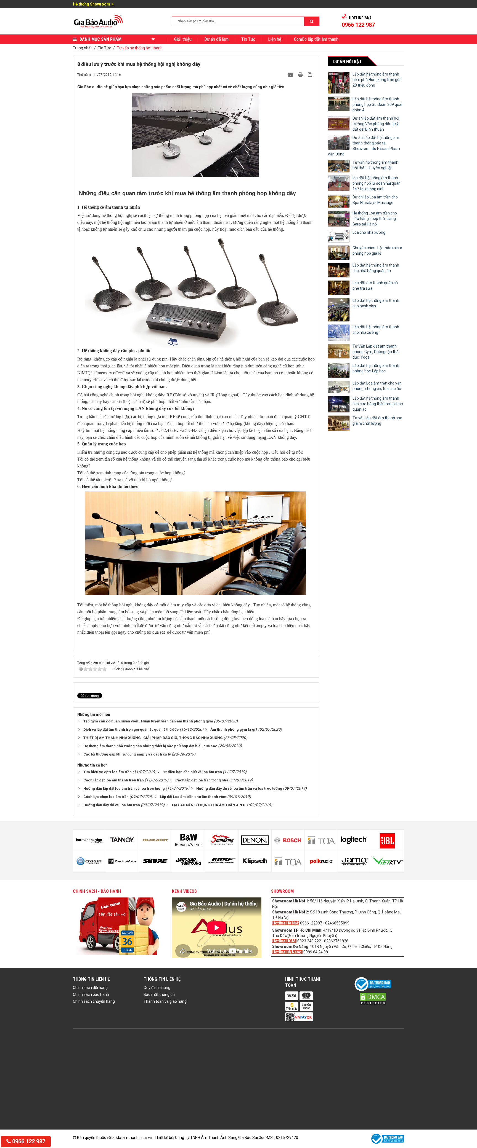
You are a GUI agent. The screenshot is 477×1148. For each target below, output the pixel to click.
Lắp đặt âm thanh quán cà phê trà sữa (375, 286)
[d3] (387, 840)
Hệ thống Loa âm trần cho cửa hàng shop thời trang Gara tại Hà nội (375, 218)
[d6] (89, 861)
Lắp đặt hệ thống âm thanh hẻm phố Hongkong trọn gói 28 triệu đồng (376, 79)
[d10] (155, 861)
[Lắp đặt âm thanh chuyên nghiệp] (98, 21)
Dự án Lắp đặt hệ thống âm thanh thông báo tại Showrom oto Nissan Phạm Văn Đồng (364, 145)
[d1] (354, 840)
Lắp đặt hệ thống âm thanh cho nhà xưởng (376, 330)
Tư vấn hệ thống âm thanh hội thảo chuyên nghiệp (375, 165)
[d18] (288, 861)
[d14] (221, 861)
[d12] (188, 861)
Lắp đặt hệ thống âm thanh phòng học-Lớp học (376, 368)
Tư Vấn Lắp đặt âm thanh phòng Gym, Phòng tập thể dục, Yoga (375, 351)
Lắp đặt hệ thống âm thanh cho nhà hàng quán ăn (376, 268)
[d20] (321, 861)
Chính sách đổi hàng (90, 987)
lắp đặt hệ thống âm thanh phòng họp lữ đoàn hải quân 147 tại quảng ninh (377, 183)
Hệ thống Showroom (91, 4)
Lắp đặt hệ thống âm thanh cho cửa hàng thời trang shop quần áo (378, 404)
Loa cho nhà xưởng (369, 232)
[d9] (155, 840)
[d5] (89, 840)
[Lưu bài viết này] (311, 74)
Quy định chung (157, 987)
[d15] (255, 840)
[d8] (122, 861)
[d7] (122, 840)
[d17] (288, 840)
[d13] (221, 840)
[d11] (188, 840)
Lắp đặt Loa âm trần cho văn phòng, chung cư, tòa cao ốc (377, 386)
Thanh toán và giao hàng (165, 1001)
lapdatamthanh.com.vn (132, 1137)
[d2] (354, 861)
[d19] (321, 840)
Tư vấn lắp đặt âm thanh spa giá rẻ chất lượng (377, 421)
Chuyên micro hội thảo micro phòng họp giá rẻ (377, 251)
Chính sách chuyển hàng (94, 1001)
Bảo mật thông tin (159, 994)
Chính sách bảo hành (91, 994)
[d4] (387, 861)
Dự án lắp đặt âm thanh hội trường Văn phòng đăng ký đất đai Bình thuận (376, 123)
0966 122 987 (28, 1141)
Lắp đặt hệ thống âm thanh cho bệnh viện (376, 303)
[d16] (255, 861)
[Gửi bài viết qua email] (291, 74)
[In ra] (301, 74)
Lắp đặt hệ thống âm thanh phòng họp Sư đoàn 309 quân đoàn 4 (378, 104)
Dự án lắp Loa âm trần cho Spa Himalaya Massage (375, 200)
